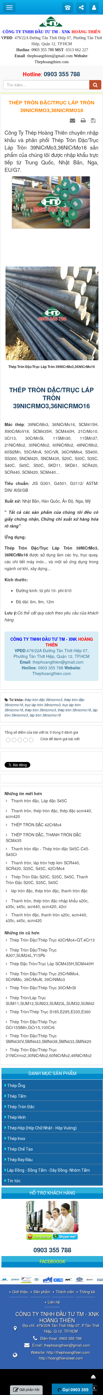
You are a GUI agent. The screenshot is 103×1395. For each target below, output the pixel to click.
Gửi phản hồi (29, 1389)
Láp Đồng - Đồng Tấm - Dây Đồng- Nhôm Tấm (48, 1170)
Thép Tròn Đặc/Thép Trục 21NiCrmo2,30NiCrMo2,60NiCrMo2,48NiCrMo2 (49, 1052)
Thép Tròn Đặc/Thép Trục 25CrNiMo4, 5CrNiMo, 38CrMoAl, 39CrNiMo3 (43, 976)
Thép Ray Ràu (19, 1159)
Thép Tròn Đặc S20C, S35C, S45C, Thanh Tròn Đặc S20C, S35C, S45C (47, 879)
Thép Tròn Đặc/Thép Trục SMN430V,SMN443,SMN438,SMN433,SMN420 (48, 1038)
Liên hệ (54, 1302)
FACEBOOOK (52, 1261)
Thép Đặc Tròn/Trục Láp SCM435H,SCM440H (52, 963)
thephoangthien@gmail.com (50, 56)
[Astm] (79, 1280)
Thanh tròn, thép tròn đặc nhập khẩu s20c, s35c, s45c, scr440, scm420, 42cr (47, 903)
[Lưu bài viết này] (94, 120)
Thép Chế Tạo (19, 1149)
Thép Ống (15, 1085)
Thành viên (65, 1291)
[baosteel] (90, 1280)
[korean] (69, 1280)
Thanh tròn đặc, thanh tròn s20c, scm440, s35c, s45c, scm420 (46, 917)
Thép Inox (15, 1138)
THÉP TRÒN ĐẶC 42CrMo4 (36, 824)
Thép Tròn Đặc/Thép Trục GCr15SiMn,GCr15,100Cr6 (31, 1024)
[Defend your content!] (95, 1387)
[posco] (15, 1280)
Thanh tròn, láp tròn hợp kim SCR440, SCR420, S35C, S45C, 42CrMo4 (43, 865)
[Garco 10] (47, 1280)
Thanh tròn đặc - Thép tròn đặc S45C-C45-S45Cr (48, 851)
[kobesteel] (58, 1280)
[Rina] (37, 1280)
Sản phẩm (41, 1291)
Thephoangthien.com (52, 62)
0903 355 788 (42, 50)
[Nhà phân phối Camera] (26, 1280)
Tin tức (13, 1181)
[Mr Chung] (39, 1236)
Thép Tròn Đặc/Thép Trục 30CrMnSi (43, 987)
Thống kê (87, 1291)
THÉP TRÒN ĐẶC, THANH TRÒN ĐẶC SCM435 (43, 837)
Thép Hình (16, 1117)
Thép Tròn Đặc (20, 1107)
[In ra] (84, 120)
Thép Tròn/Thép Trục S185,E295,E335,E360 (50, 1011)
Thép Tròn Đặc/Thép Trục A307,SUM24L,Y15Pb (31, 952)
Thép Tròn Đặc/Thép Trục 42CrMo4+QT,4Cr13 (52, 940)
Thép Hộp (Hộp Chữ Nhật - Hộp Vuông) (41, 1128)
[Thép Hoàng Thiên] (51, 21)
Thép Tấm (16, 1096)
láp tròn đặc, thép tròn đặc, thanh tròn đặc (49, 890)
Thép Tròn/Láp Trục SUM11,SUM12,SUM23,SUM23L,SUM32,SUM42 (50, 1000)
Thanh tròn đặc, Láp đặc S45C (39, 800)
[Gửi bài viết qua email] (73, 120)
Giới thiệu (20, 1291)
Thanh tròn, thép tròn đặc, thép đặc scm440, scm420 (49, 813)
